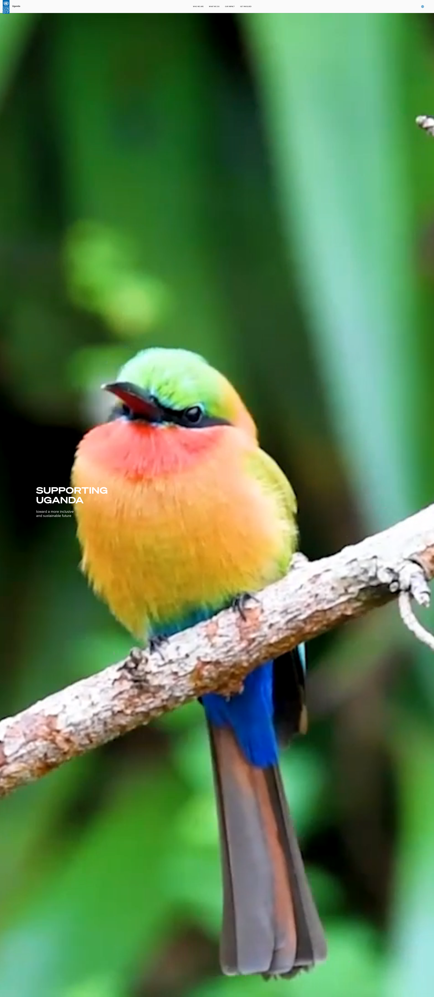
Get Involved (246, 6)
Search (427, 6)
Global (422, 6)
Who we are (198, 6)
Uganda (16, 6)
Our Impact (230, 6)
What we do (214, 6)
